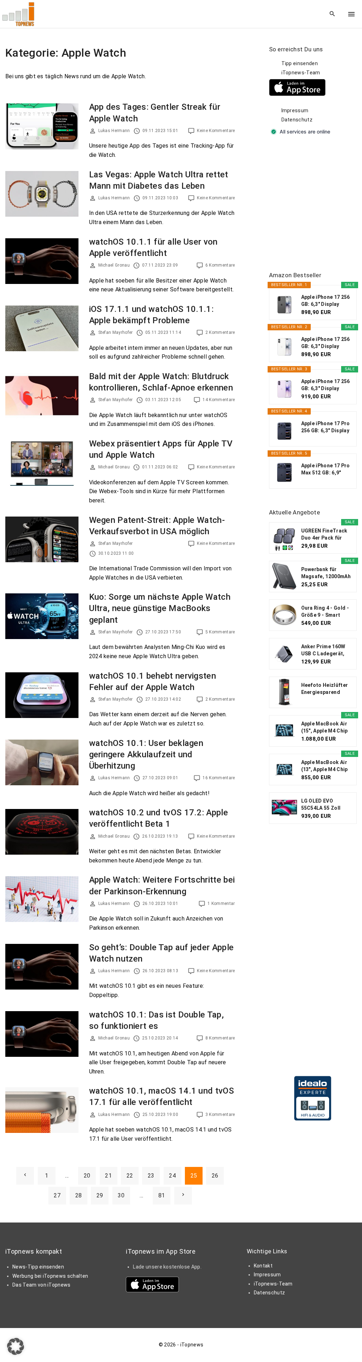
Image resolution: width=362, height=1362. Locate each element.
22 (130, 1175)
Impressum (295, 110)
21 (108, 1175)
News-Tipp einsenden (38, 1267)
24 (172, 1175)
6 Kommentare (220, 265)
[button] (15, 1346)
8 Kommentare (220, 1038)
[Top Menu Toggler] (351, 14)
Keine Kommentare (216, 130)
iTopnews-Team (300, 72)
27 (57, 1195)
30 (121, 1195)
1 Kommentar (221, 903)
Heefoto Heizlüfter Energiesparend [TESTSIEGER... (324, 689)
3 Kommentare (220, 1114)
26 (215, 1175)
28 (78, 1195)
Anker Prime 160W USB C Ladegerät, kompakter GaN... (323, 650)
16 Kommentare (219, 777)
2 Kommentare (220, 332)
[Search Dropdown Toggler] (332, 14)
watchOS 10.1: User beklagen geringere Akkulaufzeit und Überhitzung (146, 754)
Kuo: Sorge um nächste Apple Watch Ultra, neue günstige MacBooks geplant (160, 608)
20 (87, 1175)
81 (161, 1195)
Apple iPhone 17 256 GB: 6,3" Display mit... (325, 301)
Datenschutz (297, 119)
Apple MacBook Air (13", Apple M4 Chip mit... (324, 766)
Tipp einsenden (299, 63)
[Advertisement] (315, 204)
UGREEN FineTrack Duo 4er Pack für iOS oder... (324, 534)
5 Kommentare (220, 631)
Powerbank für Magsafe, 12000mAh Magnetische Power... (326, 573)
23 (151, 1175)
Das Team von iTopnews (41, 1285)
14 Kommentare (219, 399)
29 (100, 1195)
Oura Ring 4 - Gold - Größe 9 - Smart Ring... (325, 612)
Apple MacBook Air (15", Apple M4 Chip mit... (324, 727)
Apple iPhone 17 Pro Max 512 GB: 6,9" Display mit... (325, 469)
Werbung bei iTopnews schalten (50, 1276)
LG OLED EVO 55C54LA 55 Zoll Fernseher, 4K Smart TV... (326, 804)
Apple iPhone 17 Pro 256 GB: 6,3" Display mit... (325, 427)
